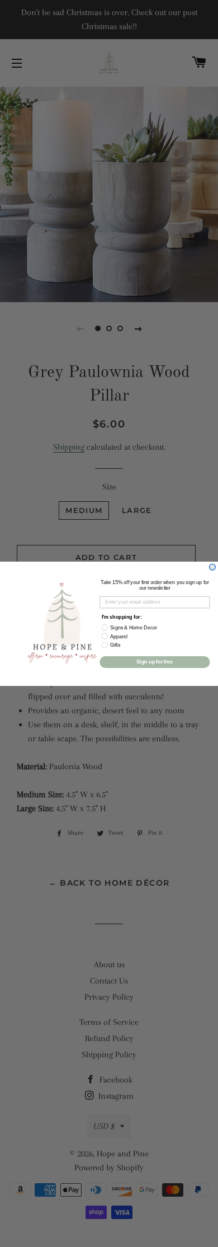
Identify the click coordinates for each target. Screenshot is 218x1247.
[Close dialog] (212, 567)
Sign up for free (154, 661)
